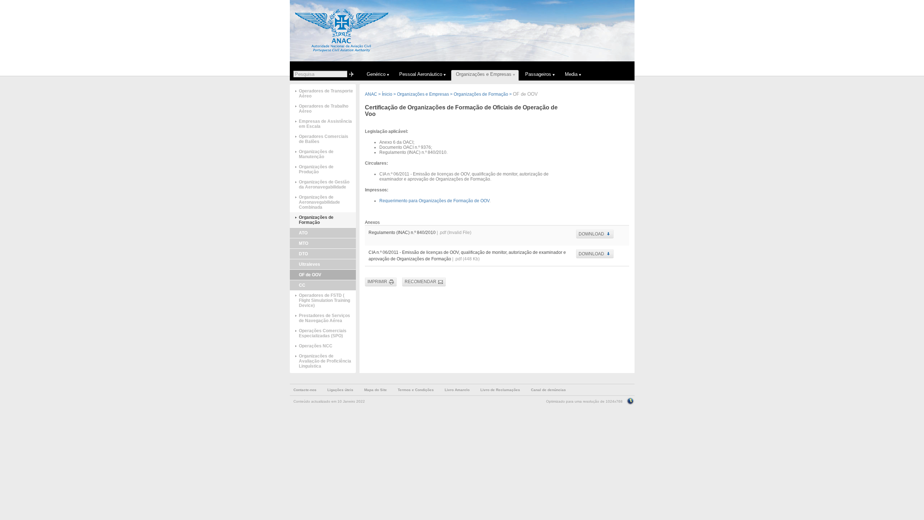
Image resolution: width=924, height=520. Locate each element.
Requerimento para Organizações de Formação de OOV (434, 200)
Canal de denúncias (548, 390)
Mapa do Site (375, 390)
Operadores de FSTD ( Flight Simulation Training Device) (324, 300)
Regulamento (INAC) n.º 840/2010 (402, 232)
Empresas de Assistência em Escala (325, 124)
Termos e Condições (416, 390)
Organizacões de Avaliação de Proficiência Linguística (325, 361)
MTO (303, 243)
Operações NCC (315, 345)
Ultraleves (309, 264)
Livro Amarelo (457, 390)
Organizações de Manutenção (316, 154)
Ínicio (387, 94)
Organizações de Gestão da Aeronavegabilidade (324, 184)
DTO (303, 253)
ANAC (371, 94)
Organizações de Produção (316, 169)
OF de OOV (310, 274)
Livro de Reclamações (500, 390)
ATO (303, 232)
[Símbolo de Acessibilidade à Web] (630, 400)
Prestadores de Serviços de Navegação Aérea (324, 318)
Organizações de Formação (316, 220)
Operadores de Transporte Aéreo (326, 93)
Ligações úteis (340, 390)
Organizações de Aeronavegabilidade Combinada (319, 202)
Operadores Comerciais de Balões (323, 139)
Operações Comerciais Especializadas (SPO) (322, 333)
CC (302, 285)
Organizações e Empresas (423, 94)
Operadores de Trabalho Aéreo (323, 109)
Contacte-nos (305, 390)
